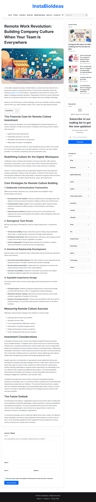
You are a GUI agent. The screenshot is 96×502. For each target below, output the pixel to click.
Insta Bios (22, 15)
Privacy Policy (55, 498)
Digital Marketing (39, 15)
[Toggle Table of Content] (16, 110)
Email (6, 470)
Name (6, 462)
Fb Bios (15, 15)
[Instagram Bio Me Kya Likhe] (73, 79)
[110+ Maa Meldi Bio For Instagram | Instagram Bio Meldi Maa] (73, 88)
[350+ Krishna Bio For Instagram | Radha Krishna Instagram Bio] (73, 58)
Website (36, 470)
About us (49, 15)
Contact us (57, 15)
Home (10, 15)
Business (30, 15)
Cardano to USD (15, 93)
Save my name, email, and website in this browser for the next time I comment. (29, 478)
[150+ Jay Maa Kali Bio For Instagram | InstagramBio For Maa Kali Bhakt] (73, 69)
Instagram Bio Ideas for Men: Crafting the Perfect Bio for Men (79, 46)
